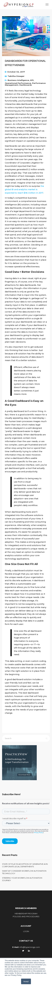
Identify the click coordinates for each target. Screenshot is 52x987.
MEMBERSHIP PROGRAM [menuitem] (26, 913)
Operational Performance (18, 83)
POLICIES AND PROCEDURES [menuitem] (26, 916)
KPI (32, 80)
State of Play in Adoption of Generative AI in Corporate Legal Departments (25, 865)
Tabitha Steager (16, 76)
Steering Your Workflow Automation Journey (22, 879)
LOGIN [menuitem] (26, 931)
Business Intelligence (18, 80)
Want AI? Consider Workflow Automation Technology (24, 872)
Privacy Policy (38, 832)
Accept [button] (26, 981)
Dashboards (25, 85)
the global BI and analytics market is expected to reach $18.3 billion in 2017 (24, 189)
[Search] (46, 738)
